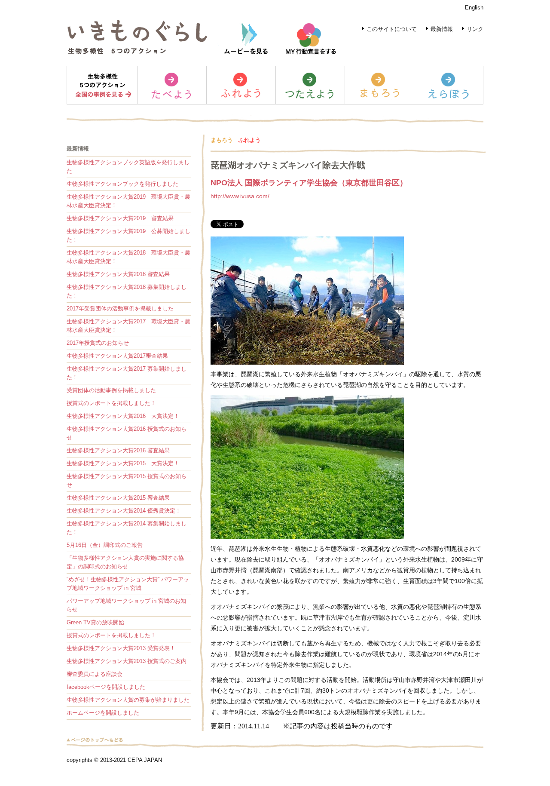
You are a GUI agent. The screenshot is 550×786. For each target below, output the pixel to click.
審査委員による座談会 (94, 674)
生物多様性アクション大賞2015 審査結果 (118, 497)
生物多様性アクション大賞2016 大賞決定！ (123, 416)
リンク (475, 29)
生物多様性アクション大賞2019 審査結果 (120, 218)
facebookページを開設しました (106, 687)
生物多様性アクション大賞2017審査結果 (117, 356)
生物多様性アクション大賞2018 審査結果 (118, 274)
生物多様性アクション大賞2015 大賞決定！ (123, 463)
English (474, 7)
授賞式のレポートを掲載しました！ (111, 403)
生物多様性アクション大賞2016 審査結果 (118, 450)
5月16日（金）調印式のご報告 (105, 545)
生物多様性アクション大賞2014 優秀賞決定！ (124, 510)
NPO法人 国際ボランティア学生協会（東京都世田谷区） (309, 182)
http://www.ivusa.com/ (240, 196)
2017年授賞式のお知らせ (98, 343)
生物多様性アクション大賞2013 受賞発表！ (121, 648)
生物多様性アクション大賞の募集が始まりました (128, 700)
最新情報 (442, 29)
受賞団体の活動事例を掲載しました (111, 390)
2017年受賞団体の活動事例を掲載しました (120, 308)
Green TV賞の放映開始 (95, 622)
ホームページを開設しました (103, 712)
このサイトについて (392, 29)
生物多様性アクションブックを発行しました (122, 184)
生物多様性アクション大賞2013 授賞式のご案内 (126, 661)
